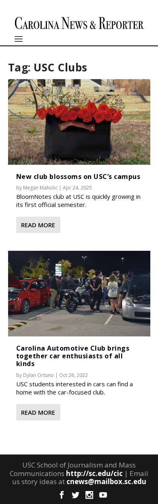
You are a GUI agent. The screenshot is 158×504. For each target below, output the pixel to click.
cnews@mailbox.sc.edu (106, 481)
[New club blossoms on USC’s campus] (79, 121)
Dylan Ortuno (38, 375)
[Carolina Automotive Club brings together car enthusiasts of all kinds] (79, 293)
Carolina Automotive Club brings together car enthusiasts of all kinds (73, 356)
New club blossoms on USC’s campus (78, 176)
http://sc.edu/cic (94, 473)
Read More (38, 225)
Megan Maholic (40, 187)
